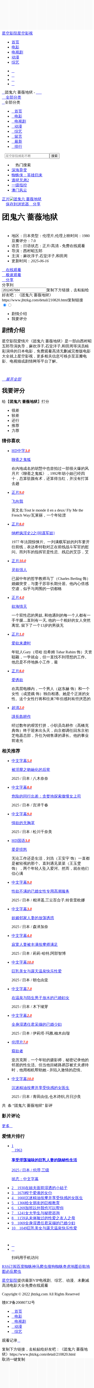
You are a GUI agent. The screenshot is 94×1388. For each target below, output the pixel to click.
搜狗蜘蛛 (55, 1266)
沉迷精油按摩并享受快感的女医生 (40, 1088)
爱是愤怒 (19, 849)
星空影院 (9, 33)
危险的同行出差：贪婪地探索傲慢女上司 (46, 796)
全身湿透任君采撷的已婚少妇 (37, 1024)
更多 (7, 1126)
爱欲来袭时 (21, 643)
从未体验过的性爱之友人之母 (43, 1218)
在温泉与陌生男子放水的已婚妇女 (40, 998)
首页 (15, 42)
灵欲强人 (19, 570)
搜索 (54, 156)
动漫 (15, 57)
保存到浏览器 (17, 204)
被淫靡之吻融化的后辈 (31, 770)
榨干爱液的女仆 (32, 1193)
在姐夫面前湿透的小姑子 (39, 1188)
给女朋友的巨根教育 (36, 1203)
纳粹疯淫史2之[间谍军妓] (33, 533)
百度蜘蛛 (24, 1266)
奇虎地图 (70, 1266)
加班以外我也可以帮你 (38, 1208)
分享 (34, 204)
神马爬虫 (39, 1266)
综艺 (15, 62)
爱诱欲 (17, 680)
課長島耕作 (21, 717)
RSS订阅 (9, 1266)
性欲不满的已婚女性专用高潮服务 (40, 891)
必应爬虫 (13, 1271)
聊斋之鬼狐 (21, 460)
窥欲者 (17, 1051)
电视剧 (17, 52)
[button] (19, 314)
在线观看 (11, 270)
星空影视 (25, 33)
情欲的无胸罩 (23, 823)
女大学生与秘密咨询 (36, 1213)
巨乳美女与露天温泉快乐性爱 (37, 971)
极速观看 (11, 275)
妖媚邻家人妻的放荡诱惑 (33, 918)
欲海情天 (19, 606)
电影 (15, 47)
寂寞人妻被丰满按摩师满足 (35, 944)
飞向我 (17, 501)
